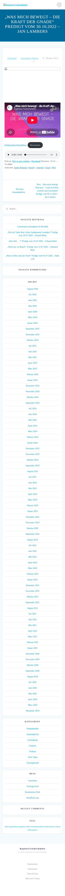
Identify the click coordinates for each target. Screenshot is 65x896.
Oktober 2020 (32, 665)
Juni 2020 (32, 688)
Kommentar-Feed (32, 792)
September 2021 (32, 602)
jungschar (22, 826)
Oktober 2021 (32, 597)
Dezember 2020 (32, 654)
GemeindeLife (32, 734)
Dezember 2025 (32, 329)
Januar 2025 (32, 380)
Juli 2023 (32, 477)
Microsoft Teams (32, 878)
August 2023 (32, 471)
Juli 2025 (32, 346)
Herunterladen (35, 145)
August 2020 (32, 676)
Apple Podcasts (20, 168)
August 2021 (32, 608)
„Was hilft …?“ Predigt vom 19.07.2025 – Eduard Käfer (32, 241)
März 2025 (32, 369)
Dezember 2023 (32, 448)
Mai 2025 (32, 357)
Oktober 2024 (32, 397)
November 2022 (32, 523)
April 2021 (32, 631)
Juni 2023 (32, 483)
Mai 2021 (32, 625)
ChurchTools (32, 874)
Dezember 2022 (32, 517)
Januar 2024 (32, 443)
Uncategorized (32, 763)
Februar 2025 (32, 374)
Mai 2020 (32, 694)
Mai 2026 (32, 306)
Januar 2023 (32, 511)
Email (47, 168)
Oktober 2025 (32, 340)
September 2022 (32, 534)
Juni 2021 (32, 619)
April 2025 (32, 363)
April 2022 (32, 562)
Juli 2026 (32, 294)
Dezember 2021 (32, 585)
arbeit (7, 826)
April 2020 (32, 699)
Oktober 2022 (32, 528)
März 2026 (32, 317)
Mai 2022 (32, 557)
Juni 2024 (32, 414)
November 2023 (32, 454)
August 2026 (32, 289)
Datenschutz (32, 864)
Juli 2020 (32, 682)
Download (35, 161)
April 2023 (32, 494)
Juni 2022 (32, 551)
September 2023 (32, 466)
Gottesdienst (26, 58)
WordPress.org (32, 798)
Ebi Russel (12, 58)
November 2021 (32, 591)
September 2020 (32, 671)
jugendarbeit (13, 826)
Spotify (32, 168)
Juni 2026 (32, 300)
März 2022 (32, 568)
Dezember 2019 (32, 711)
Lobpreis (32, 746)
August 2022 (32, 540)
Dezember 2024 (32, 386)
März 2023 (32, 500)
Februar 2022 (32, 574)
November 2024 (32, 391)
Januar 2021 (32, 648)
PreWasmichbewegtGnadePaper (15, 145)
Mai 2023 (32, 488)
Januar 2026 (32, 323)
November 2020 (32, 659)
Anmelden (32, 781)
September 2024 (32, 403)
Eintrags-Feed (33, 786)
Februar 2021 (32, 642)
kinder (28, 826)
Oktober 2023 (32, 460)
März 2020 (32, 705)
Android (40, 168)
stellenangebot (32, 830)
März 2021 (32, 637)
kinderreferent (49, 826)
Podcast (35, 58)
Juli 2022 (32, 545)
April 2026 (32, 312)
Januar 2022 (32, 580)
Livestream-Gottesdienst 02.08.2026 (32, 227)
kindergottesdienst (37, 826)
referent (57, 826)
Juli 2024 (32, 408)
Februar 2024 (32, 437)
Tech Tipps (32, 757)
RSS (54, 168)
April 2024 (32, 426)
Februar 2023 (32, 505)
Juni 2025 (32, 351)
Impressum (32, 869)
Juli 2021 (32, 614)
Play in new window (21, 161)
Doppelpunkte (33, 729)
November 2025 (32, 334)
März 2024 (32, 431)
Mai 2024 (32, 420)
